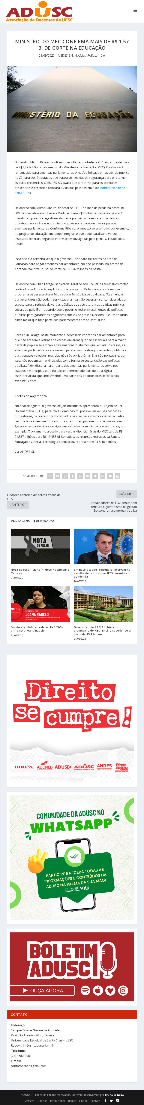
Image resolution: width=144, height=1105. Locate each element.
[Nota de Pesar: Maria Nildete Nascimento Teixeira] (40, 546)
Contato (95, 1101)
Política (92, 55)
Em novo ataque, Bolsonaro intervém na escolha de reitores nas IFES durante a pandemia (102, 573)
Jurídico (72, 1101)
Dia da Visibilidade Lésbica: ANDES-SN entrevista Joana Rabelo (37, 628)
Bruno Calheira (114, 1095)
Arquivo (29, 1101)
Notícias (80, 55)
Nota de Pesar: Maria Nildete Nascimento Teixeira (40, 571)
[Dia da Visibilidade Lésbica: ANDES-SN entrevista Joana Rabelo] (40, 604)
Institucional (57, 1101)
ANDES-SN (65, 55)
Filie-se (83, 1101)
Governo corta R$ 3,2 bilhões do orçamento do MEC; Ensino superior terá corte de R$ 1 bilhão (102, 630)
